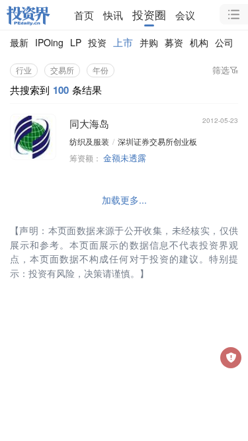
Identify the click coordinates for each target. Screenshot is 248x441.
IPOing (49, 42)
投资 (97, 42)
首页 (84, 15)
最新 (19, 42)
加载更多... (124, 199)
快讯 (113, 15)
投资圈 (149, 14)
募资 (174, 42)
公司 (224, 42)
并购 (149, 42)
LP (75, 42)
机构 (199, 42)
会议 (185, 15)
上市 (123, 42)
